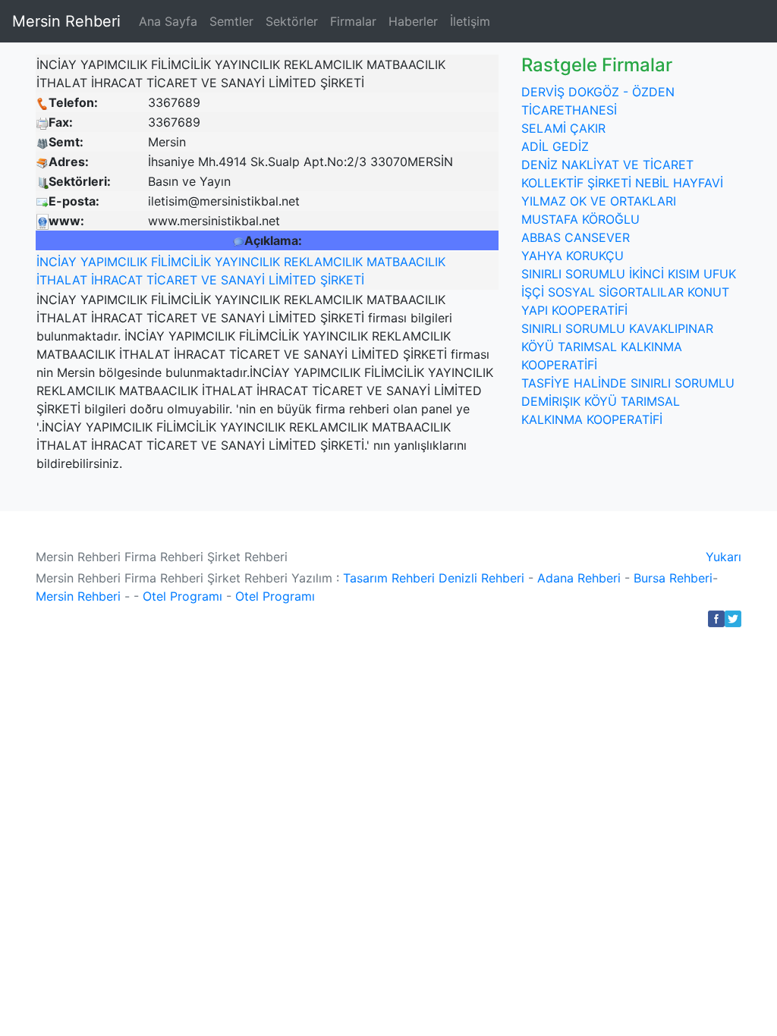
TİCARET (171, 279)
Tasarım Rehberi (389, 577)
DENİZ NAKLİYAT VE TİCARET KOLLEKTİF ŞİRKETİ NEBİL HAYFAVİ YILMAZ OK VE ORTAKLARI (622, 183)
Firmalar (353, 21)
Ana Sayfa (168, 21)
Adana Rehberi (579, 577)
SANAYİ (243, 279)
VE (209, 279)
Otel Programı (182, 596)
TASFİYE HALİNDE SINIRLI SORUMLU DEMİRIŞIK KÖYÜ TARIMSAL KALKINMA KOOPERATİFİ (628, 401)
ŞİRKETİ (342, 279)
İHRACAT (117, 279)
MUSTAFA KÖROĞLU (580, 219)
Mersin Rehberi (66, 21)
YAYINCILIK (247, 261)
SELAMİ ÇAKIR (563, 128)
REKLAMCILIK (323, 261)
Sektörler (292, 21)
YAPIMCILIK (113, 261)
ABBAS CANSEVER (575, 237)
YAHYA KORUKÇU (572, 255)
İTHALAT (61, 279)
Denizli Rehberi (481, 577)
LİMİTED (292, 279)
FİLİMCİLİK (181, 261)
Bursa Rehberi (673, 577)
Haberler (413, 21)
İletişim (470, 21)
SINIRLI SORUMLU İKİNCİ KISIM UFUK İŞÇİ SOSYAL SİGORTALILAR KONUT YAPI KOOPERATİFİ (628, 292)
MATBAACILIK (405, 261)
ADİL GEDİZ (555, 146)
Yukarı (723, 556)
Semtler (231, 21)
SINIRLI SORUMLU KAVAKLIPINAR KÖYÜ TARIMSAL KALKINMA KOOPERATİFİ (617, 346)
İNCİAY (56, 261)
